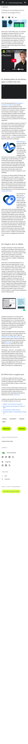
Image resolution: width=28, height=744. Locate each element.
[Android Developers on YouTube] (3, 457)
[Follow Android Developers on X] (14, 457)
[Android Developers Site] (4, 452)
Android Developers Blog (15, 3)
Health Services (21, 141)
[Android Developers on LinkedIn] (7, 457)
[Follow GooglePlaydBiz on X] (10, 465)
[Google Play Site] (3, 462)
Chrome (8, 343)
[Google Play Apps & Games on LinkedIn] (3, 465)
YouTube (9, 342)
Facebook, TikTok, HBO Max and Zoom (11, 336)
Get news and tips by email (11, 491)
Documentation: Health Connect (11, 410)
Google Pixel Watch (6, 191)
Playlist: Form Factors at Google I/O (12, 404)
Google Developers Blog (7, 441)
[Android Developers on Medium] (10, 457)
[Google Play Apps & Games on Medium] (7, 465)
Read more (17, 394)
